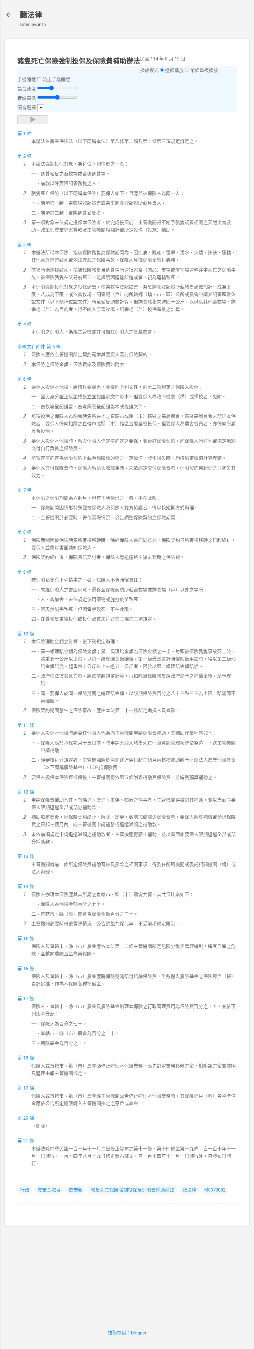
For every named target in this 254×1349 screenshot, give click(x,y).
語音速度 (26, 89)
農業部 (76, 1190)
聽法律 (31, 15)
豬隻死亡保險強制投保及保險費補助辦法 (132, 1190)
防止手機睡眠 (56, 79)
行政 (24, 1190)
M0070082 (215, 1190)
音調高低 (26, 98)
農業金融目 (49, 1190)
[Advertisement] (127, 1274)
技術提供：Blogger (127, 1333)
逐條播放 (174, 70)
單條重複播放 (204, 70)
